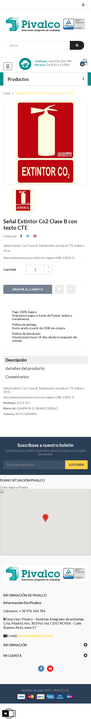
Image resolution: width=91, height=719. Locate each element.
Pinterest (34, 236)
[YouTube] (50, 668)
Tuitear (27, 236)
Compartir (21, 236)
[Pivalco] (45, 25)
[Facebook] (41, 668)
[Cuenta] (85, 4)
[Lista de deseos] (59, 289)
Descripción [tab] (16, 360)
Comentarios (17, 376)
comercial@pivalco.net (35, 635)
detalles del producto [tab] (25, 368)
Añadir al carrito (27, 289)
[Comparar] (71, 289)
